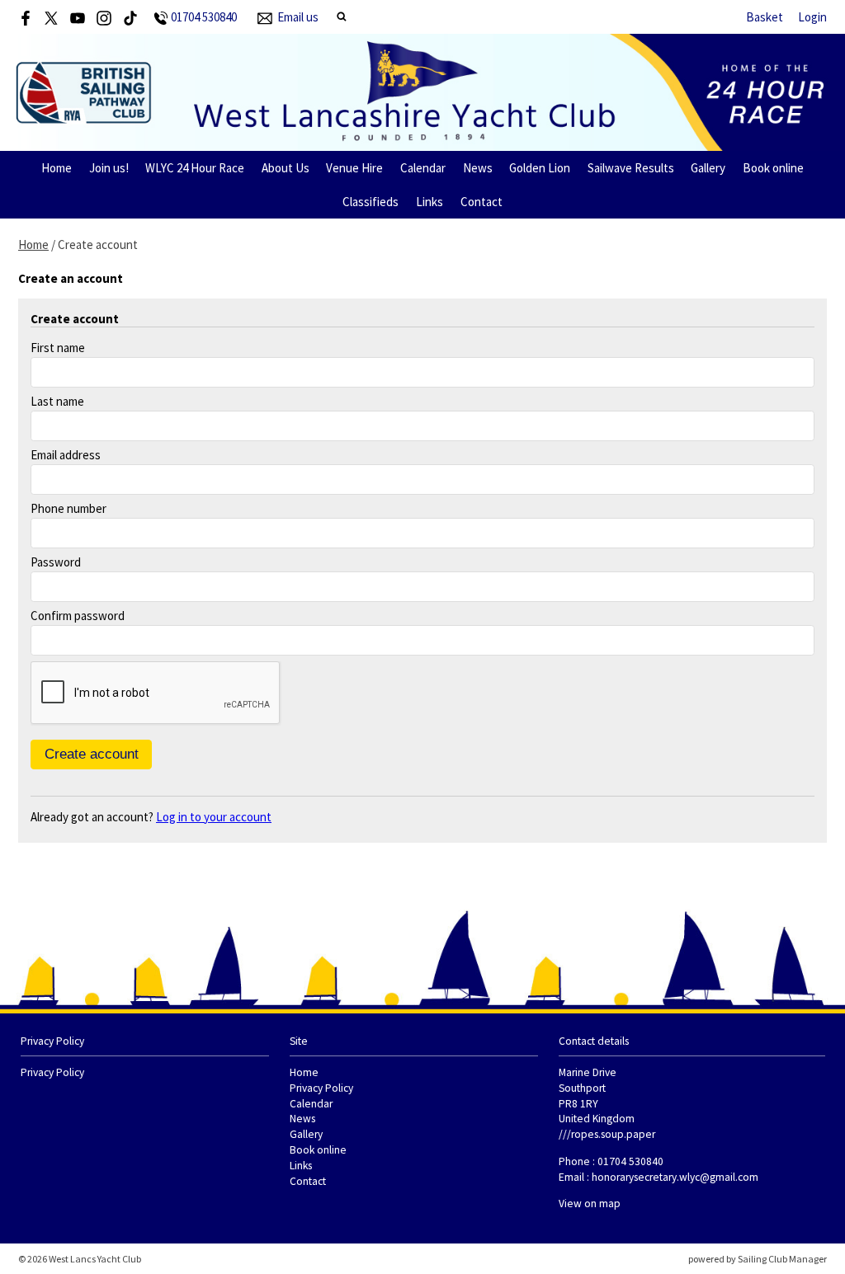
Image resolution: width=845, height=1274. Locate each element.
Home (56, 168)
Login (812, 17)
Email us (298, 17)
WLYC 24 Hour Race (194, 168)
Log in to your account (213, 817)
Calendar (423, 168)
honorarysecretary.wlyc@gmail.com (675, 1177)
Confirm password (78, 615)
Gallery (708, 168)
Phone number (68, 508)
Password (56, 562)
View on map (590, 1203)
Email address (66, 455)
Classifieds (370, 201)
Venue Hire (354, 168)
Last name (57, 401)
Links (429, 201)
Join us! (109, 168)
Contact (481, 201)
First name (58, 347)
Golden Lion (539, 168)
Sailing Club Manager (782, 1259)
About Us (285, 168)
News (478, 168)
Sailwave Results (631, 168)
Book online (773, 168)
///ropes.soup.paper (607, 1134)
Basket (764, 17)
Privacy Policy (52, 1072)
